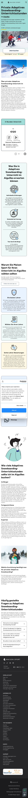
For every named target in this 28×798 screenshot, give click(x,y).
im (5, 17)
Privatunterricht (7, 680)
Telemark (5, 702)
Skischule (5, 682)
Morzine (5, 735)
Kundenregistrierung (8, 748)
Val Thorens (6, 739)
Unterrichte (7, 693)
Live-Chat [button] (5, 758)
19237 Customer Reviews (17, 773)
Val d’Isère (5, 738)
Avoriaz (5, 725)
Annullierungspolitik (8, 761)
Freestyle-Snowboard (8, 708)
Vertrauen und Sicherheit (9, 687)
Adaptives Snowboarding (9, 713)
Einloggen (5, 749)
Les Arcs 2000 (7, 730)
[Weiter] (25, 154)
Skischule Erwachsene (9, 716)
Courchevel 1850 (7, 728)
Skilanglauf (6, 700)
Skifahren (5, 695)
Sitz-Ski (5, 710)
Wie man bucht (7, 759)
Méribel (5, 733)
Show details (20, 405)
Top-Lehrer (6, 684)
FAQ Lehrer (6, 764)
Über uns (5, 677)
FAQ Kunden (6, 763)
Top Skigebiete (7, 723)
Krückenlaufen (7, 715)
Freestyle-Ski (6, 707)
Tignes (4, 736)
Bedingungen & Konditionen (14, 791)
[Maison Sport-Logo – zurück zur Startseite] (12, 659)
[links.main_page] (14, 2)
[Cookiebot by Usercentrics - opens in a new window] (20, 382)
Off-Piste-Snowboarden (9, 705)
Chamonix (6, 726)
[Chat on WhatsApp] (24, 790)
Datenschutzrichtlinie (14, 785)
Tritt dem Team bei (8, 688)
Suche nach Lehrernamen (10, 685)
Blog (4, 679)
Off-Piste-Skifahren (8, 703)
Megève (5, 731)
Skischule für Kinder (8, 718)
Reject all (14, 415)
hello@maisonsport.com (9, 756)
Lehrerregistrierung (8, 746)
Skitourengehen (7, 698)
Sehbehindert (6, 711)
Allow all (14, 410)
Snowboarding (7, 697)
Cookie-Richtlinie (14, 788)
